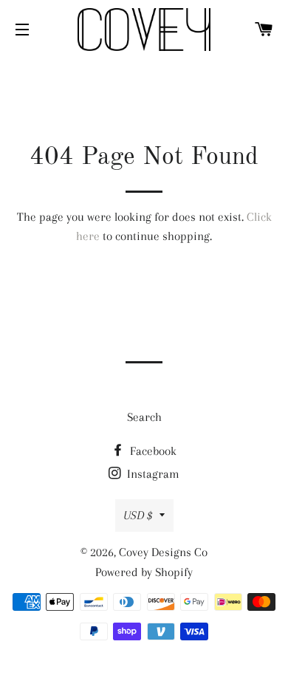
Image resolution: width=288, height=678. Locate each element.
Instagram (151, 474)
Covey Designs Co (163, 552)
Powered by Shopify (144, 572)
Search (144, 417)
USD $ (137, 515)
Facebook (151, 451)
